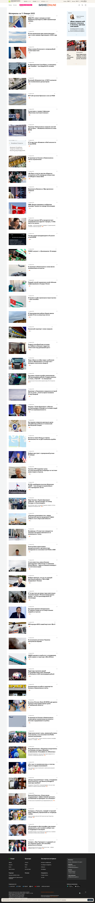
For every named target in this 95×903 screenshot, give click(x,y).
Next (85, 34)
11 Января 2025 (31, 15)
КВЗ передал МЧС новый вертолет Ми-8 (41, 624)
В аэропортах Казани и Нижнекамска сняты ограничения (40, 158)
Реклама (27, 873)
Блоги (10, 867)
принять (90, 899)
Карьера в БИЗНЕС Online (14, 875)
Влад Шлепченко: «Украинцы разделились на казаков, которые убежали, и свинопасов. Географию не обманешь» (42, 750)
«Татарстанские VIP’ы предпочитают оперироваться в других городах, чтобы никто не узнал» (41, 221)
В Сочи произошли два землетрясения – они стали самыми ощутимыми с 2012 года (42, 34)
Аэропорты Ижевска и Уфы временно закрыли (40, 189)
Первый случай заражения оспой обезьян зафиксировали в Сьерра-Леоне (42, 283)
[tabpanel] (76, 23)
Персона (10, 864)
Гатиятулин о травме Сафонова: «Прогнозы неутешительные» (39, 112)
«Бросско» (77, 17)
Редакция (11, 873)
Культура (28, 858)
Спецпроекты (44, 873)
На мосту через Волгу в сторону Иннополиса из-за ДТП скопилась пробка (42, 438)
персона (70, 12)
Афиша (10, 862)
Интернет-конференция (46, 862)
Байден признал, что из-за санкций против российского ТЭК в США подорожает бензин (40, 579)
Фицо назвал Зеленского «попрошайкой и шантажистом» (41, 49)
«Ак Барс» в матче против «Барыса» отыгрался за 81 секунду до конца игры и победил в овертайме (41, 175)
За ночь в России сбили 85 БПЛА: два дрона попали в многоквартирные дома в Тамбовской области (42, 703)
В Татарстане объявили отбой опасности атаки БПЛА (42, 143)
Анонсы (26, 862)
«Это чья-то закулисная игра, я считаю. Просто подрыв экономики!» (41, 765)
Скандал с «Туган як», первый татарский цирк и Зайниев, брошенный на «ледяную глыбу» (42, 812)
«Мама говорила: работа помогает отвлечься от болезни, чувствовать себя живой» (76, 24)
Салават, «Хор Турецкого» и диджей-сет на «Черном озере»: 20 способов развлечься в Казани (42, 843)
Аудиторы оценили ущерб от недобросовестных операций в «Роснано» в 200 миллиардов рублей (41, 672)
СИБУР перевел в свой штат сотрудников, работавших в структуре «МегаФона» (42, 656)
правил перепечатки (54, 896)
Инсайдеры (43, 869)
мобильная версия (46, 886)
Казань (65, 1)
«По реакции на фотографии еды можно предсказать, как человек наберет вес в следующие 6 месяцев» (42, 828)
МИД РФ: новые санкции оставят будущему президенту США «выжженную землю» (42, 19)
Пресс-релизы (12, 869)
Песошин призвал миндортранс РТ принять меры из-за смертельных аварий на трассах (40, 610)
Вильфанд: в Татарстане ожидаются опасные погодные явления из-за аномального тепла (40, 532)
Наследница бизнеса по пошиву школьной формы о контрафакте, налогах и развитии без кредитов (75, 30)
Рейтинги (43, 867)
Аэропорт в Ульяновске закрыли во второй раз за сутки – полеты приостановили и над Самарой (42, 392)
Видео (26, 864)
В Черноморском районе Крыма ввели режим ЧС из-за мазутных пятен (41, 314)
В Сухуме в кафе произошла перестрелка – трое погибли (42, 298)
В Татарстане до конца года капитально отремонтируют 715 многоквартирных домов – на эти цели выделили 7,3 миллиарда (41, 595)
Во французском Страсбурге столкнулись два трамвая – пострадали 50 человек (42, 65)
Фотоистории (28, 869)
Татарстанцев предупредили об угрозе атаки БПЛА (41, 236)
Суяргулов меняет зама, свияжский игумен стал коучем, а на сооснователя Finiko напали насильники (42, 734)
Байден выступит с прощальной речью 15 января (41, 454)
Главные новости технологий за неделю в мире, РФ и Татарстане (41, 380)
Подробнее (63, 899)
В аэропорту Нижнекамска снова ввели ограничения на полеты (41, 267)
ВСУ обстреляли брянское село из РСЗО (41, 96)
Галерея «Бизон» (44, 875)
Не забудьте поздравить (46, 864)
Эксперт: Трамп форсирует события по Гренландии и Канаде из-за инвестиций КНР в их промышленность (42, 408)
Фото (26, 867)
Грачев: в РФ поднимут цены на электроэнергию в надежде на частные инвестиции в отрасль (42, 470)
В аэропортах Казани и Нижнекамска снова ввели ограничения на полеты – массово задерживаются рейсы (41, 719)
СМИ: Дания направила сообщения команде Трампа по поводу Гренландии (41, 205)
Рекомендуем (71, 52)
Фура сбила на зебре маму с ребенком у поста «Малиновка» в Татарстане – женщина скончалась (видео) (41, 361)
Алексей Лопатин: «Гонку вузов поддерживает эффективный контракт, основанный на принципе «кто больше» (41, 796)
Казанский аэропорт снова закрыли (40, 329)
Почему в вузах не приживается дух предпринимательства (40, 800)
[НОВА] (25, 5)
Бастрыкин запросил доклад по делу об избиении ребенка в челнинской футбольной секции (40, 423)
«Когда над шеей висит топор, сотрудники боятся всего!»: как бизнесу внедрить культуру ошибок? (42, 781)
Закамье (15, 5)
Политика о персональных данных (47, 892)
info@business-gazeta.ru (73, 867)
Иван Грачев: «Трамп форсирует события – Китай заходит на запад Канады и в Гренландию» (40, 501)
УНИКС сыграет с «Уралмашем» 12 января (42, 251)
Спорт (12, 858)
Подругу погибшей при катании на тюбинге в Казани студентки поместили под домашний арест (39, 346)
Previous (68, 34)
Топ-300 (42, 877)
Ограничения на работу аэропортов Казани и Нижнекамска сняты (40, 687)
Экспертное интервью (48, 858)
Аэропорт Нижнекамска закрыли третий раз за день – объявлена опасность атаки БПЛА (42, 128)
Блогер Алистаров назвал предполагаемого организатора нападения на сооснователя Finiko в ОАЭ (42, 548)
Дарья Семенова (78, 16)
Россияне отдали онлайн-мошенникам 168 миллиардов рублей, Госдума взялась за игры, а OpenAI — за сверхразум (42, 377)
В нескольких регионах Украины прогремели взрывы (39, 640)
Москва (73, 1)
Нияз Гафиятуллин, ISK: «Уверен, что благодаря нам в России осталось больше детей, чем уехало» (76, 56)
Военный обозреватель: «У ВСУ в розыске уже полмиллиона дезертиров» (42, 81)
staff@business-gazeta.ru (73, 876)
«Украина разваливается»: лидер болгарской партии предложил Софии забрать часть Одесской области (41, 517)
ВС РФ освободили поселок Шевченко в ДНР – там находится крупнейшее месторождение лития (41, 485)
